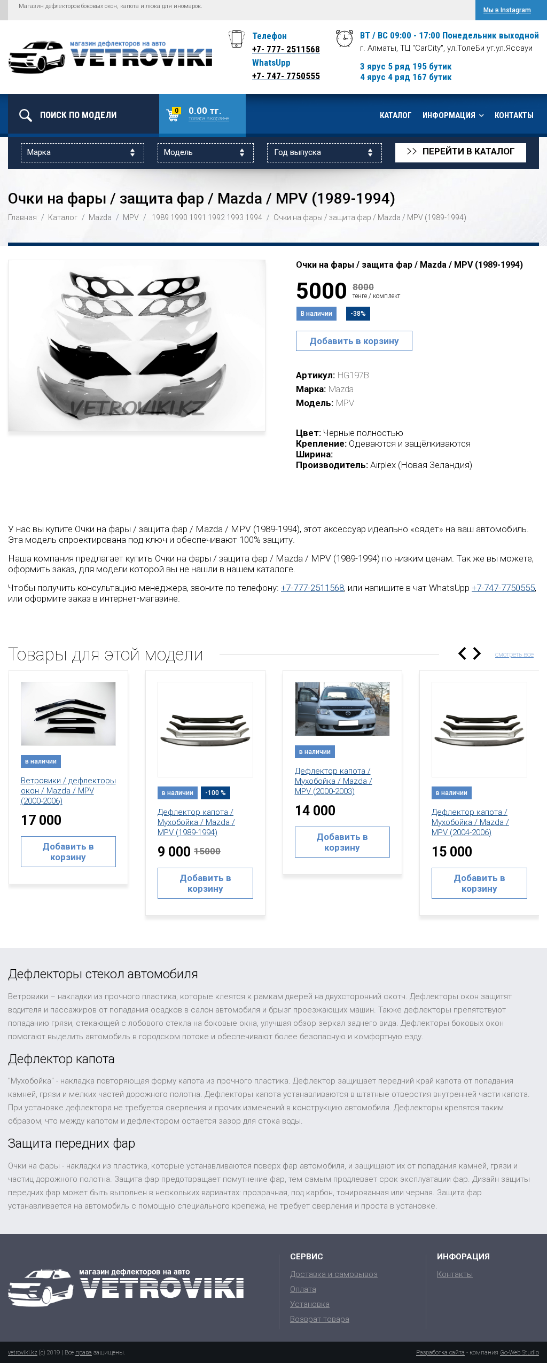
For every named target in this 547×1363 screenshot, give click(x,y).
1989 (160, 217)
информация (449, 115)
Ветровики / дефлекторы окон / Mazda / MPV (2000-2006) (68, 791)
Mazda (100, 217)
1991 (197, 217)
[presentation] (462, 653)
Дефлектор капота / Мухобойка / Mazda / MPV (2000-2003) (333, 781)
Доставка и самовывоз (334, 1274)
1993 (235, 217)
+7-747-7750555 (503, 587)
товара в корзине (209, 118)
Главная (22, 217)
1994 (253, 217)
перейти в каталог (461, 152)
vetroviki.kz (22, 1352)
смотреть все (514, 654)
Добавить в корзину (354, 341)
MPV (131, 217)
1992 (216, 217)
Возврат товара (319, 1319)
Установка (310, 1304)
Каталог (396, 115)
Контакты (514, 115)
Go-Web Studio (519, 1352)
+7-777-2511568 (312, 587)
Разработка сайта (440, 1352)
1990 (178, 217)
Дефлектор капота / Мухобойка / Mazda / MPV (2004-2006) (470, 822)
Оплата (303, 1289)
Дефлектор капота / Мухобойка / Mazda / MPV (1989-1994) (196, 822)
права (83, 1352)
